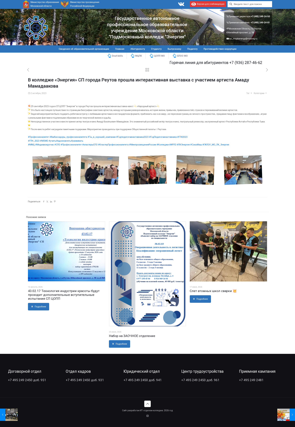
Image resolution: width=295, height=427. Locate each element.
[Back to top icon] (147, 404)
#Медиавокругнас (44, 144)
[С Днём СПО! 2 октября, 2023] (286, 415)
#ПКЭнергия (183, 144)
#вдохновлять (63, 141)
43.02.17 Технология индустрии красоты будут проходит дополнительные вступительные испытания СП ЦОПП (64, 294)
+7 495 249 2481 (251, 380)
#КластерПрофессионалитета (113, 144)
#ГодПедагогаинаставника (163, 137)
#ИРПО (172, 144)
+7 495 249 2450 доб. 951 (27, 380)
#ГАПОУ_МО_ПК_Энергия (215, 144)
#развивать (77, 141)
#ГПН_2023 (33, 141)
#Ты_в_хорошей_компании (102, 137)
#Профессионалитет (38, 137)
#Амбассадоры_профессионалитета (68, 137)
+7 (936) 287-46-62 (229, 62)
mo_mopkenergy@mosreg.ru (243, 38)
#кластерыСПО (90, 144)
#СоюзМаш (196, 144)
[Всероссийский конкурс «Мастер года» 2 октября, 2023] (9, 415)
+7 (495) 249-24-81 (260, 22)
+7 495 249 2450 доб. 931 (85, 380)
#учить (52, 141)
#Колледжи (163, 144)
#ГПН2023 (182, 137)
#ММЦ (31, 144)
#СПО (57, 144)
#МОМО (44, 141)
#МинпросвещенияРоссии (142, 144)
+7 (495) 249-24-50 (260, 16)
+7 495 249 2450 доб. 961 (200, 380)
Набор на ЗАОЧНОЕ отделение (132, 336)
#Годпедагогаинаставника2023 (132, 137)
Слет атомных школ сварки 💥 (213, 291)
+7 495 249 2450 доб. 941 (143, 380)
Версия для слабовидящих (210, 4)
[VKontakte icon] (147, 415)
